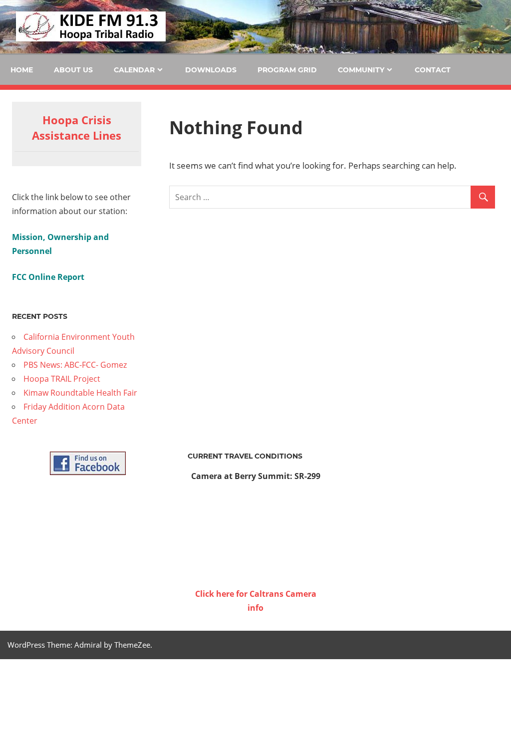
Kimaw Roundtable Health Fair (80, 392)
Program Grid (287, 69)
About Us (73, 69)
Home (21, 69)
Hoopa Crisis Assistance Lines (76, 127)
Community (361, 69)
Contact (433, 69)
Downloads (211, 69)
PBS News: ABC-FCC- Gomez (75, 364)
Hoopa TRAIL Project (61, 378)
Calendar (134, 69)
